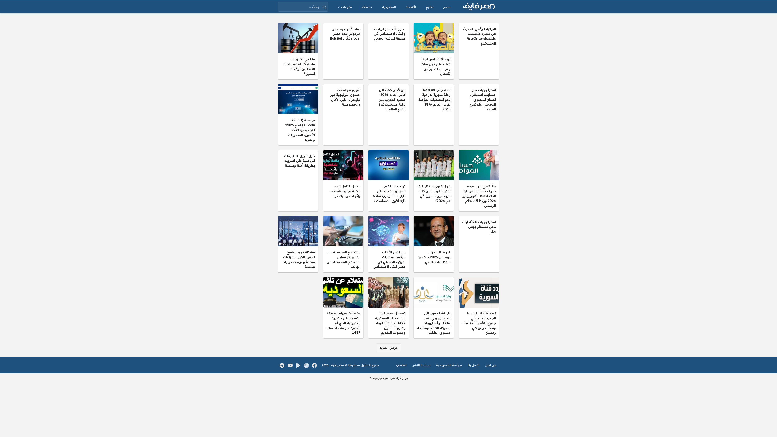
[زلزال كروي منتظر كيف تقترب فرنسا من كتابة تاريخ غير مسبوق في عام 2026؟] (434, 180)
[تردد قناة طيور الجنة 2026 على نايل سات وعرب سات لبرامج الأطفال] (434, 51)
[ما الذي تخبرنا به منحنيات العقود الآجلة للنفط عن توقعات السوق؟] (298, 51)
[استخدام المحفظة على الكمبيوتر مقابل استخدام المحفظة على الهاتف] (343, 244)
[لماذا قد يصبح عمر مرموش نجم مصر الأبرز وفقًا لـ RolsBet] (343, 51)
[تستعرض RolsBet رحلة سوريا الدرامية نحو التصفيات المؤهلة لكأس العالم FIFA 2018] (434, 114)
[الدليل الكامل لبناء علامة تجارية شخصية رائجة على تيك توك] (343, 180)
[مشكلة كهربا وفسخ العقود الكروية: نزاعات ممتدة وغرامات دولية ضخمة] (298, 244)
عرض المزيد (389, 348)
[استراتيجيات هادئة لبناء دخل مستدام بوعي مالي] (479, 244)
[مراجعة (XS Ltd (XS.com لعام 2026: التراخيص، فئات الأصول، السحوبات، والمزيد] (298, 114)
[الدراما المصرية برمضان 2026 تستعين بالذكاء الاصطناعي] (434, 244)
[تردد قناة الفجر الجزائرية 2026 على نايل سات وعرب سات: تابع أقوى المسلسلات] (388, 180)
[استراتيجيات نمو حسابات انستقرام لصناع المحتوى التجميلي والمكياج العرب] (479, 114)
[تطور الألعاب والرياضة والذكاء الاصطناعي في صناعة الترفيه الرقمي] (388, 51)
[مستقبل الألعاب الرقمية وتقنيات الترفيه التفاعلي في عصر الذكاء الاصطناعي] (388, 244)
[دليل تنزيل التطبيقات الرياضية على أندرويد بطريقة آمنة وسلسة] (298, 180)
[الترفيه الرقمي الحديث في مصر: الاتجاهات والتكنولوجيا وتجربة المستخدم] (479, 51)
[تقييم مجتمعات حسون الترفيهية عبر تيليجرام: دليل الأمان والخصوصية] (343, 114)
